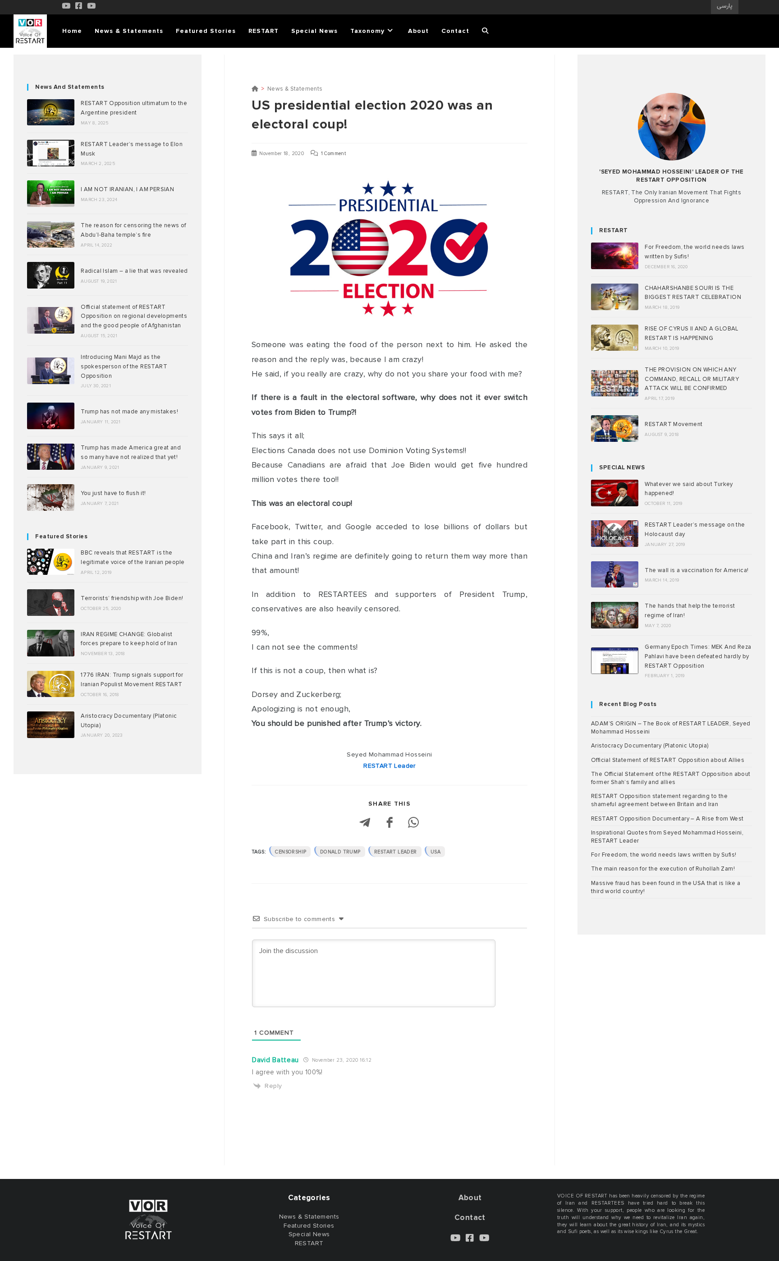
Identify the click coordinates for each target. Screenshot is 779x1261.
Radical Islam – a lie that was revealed (134, 271)
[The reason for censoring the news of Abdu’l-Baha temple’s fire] (50, 234)
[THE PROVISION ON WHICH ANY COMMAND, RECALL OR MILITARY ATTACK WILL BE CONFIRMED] (614, 383)
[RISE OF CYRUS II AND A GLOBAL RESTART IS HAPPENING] (614, 338)
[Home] (255, 88)
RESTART (613, 230)
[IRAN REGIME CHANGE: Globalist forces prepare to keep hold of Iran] (50, 643)
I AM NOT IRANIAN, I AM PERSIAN (127, 189)
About (470, 1197)
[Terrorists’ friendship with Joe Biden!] (50, 602)
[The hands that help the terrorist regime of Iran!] (614, 615)
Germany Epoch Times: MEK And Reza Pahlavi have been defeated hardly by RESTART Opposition (698, 656)
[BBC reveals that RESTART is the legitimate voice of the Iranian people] (50, 562)
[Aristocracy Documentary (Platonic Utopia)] (50, 724)
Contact (470, 1217)
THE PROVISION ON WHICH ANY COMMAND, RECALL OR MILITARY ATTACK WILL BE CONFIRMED (692, 379)
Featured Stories (61, 536)
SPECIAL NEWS (622, 467)
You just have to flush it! (113, 493)
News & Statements (295, 88)
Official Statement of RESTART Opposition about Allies (667, 760)
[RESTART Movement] (614, 428)
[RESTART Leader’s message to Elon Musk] (50, 153)
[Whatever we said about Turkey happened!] (614, 493)
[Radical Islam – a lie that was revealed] (50, 275)
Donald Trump (340, 852)
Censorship (290, 852)
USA (435, 852)
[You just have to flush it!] (50, 497)
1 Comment (333, 153)
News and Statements (70, 87)
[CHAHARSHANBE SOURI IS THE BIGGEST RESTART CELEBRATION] (614, 297)
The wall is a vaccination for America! (696, 570)
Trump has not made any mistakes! (129, 411)
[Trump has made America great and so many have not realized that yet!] (50, 457)
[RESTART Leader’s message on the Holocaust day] (614, 533)
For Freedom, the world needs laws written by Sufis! (663, 854)
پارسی (725, 6)
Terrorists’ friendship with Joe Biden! (132, 598)
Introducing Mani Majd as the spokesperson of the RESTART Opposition (124, 366)
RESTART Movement (673, 424)
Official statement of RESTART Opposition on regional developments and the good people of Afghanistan (134, 316)
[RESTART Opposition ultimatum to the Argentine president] (50, 112)
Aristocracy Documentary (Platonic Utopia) (649, 745)
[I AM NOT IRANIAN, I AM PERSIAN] (50, 193)
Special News (309, 1234)
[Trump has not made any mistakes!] (50, 416)
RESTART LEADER (395, 852)
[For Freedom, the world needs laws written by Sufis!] (614, 256)
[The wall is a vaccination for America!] (614, 574)
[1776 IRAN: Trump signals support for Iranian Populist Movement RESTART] (50, 684)
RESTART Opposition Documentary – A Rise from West (667, 818)
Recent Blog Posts (628, 704)
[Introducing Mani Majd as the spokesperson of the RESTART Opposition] (50, 371)
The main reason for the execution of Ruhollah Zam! (663, 868)
